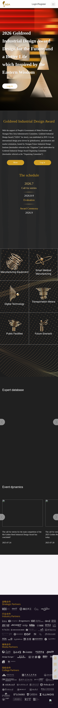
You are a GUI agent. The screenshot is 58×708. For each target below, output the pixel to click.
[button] (2, 422)
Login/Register (39, 4)
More (15, 162)
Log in (42, 162)
